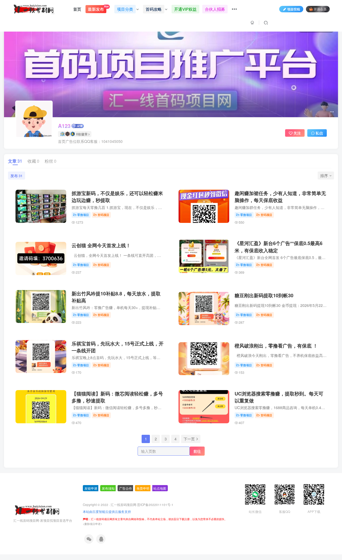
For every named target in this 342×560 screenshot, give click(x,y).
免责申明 (143, 488)
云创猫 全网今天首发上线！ (101, 245)
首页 (77, 9)
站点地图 (159, 488)
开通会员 (320, 9)
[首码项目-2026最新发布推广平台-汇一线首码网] (36, 509)
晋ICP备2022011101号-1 (155, 504)
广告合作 (125, 488)
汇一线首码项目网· (124, 504)
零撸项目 (83, 214)
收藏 (33, 161)
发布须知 (108, 488)
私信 (319, 133)
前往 (197, 451)
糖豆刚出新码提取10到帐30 (264, 295)
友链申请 (90, 488)
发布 (16, 175)
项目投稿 (293, 9)
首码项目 (103, 214)
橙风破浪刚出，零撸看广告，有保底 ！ (276, 345)
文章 (15, 161)
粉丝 (50, 161)
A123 (64, 125)
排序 (324, 175)
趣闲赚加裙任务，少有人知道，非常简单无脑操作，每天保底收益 (280, 197)
